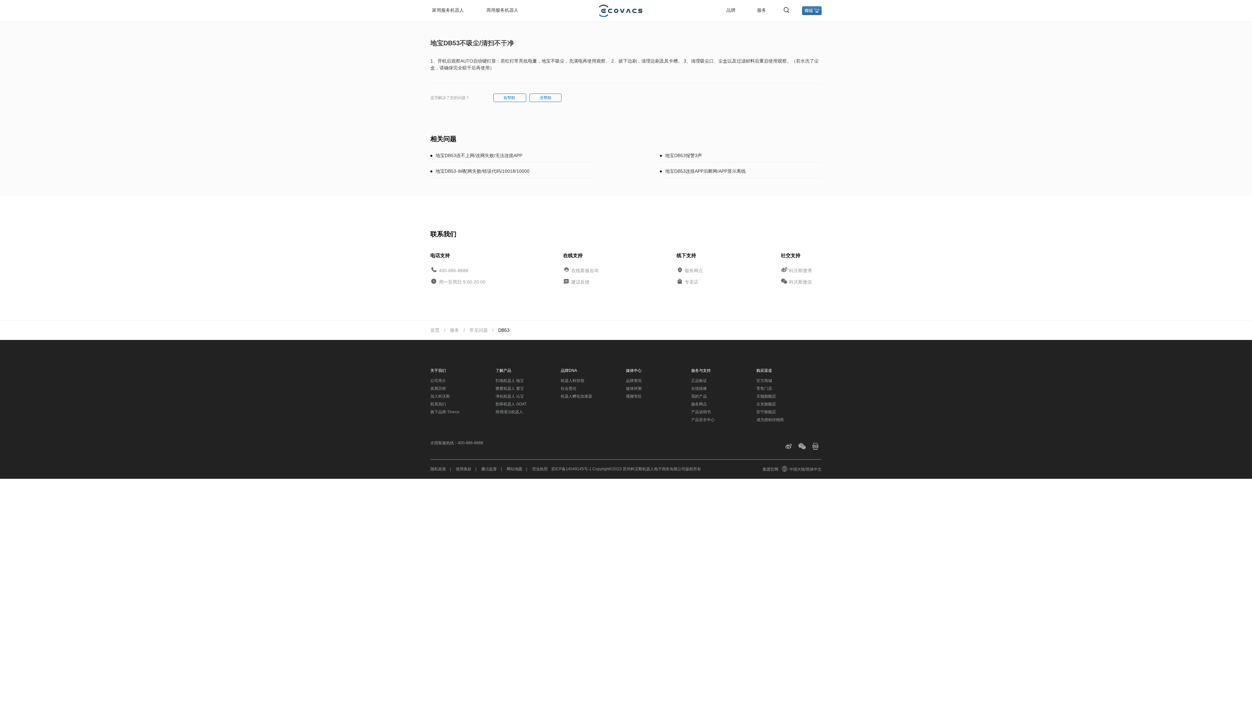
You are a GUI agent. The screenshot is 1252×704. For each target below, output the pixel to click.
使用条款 (463, 469)
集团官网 (770, 469)
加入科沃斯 (440, 396)
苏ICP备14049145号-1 (571, 469)
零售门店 (764, 388)
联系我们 (438, 404)
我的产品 (699, 396)
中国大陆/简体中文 (805, 469)
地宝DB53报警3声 (683, 155)
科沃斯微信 (800, 282)
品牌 (731, 10)
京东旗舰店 (766, 404)
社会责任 (568, 388)
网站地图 (514, 469)
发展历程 (438, 388)
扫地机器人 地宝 (510, 380)
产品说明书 (701, 412)
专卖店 (691, 282)
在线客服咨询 (585, 270)
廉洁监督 (489, 469)
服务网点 (694, 270)
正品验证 (699, 380)
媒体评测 (634, 388)
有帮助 (509, 97)
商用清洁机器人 (509, 412)
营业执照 (540, 469)
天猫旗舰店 (766, 396)
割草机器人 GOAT (511, 404)
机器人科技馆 (572, 380)
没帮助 (545, 97)
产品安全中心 (703, 420)
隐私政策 (438, 469)
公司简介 (438, 380)
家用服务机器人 (448, 10)
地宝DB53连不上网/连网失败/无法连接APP (479, 155)
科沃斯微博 (800, 270)
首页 (435, 330)
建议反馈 (580, 282)
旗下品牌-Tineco (444, 412)
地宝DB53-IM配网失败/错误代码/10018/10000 (482, 171)
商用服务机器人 (502, 10)
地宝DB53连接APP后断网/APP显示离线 (705, 171)
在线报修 (699, 388)
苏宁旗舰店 (766, 412)
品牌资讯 (634, 380)
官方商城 (764, 380)
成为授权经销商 (770, 420)
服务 (761, 10)
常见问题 (479, 330)
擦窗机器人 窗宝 (510, 388)
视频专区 (634, 396)
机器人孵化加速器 (576, 396)
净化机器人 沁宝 (510, 396)
